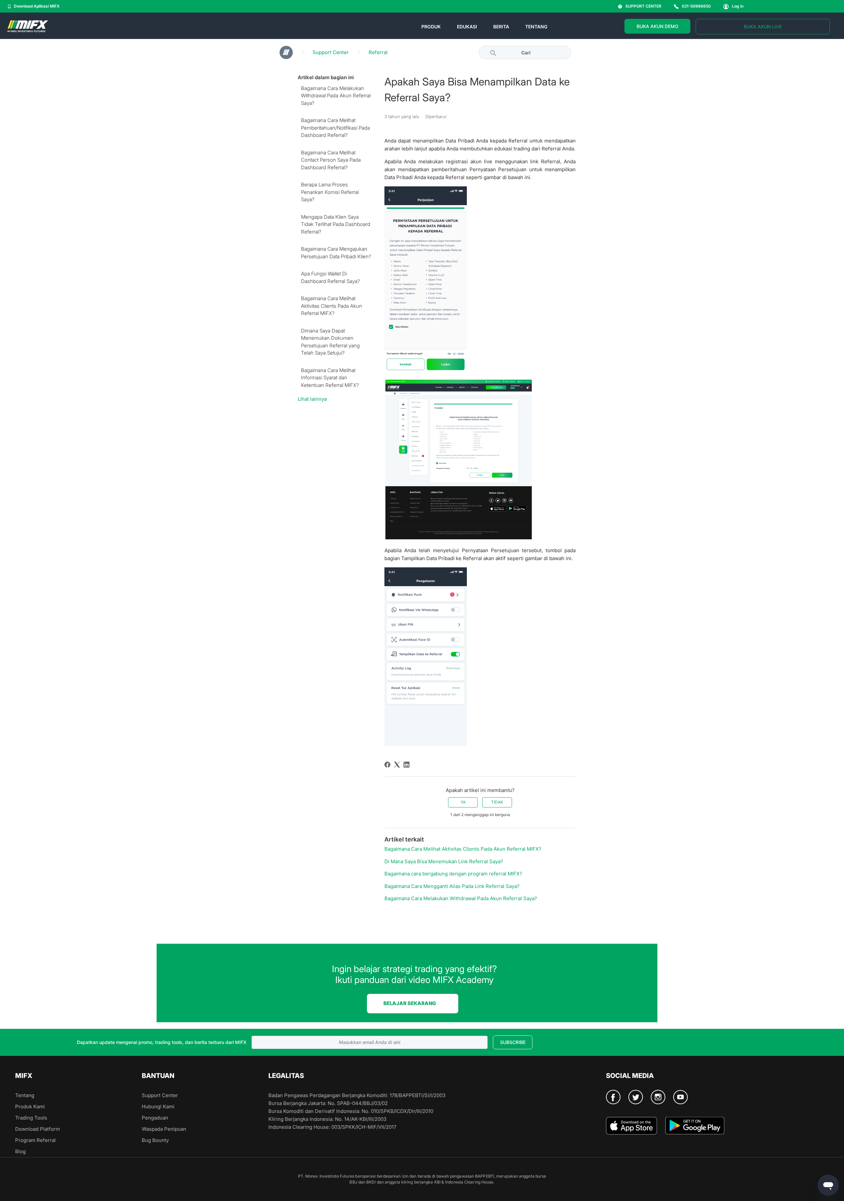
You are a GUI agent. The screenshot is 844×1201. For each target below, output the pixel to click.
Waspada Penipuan (164, 1129)
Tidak (497, 802)
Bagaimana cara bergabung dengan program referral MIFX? (453, 873)
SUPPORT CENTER (643, 6)
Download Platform (37, 1129)
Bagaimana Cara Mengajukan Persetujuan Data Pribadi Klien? (336, 253)
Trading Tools (31, 1118)
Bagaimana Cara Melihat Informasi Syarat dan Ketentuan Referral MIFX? (330, 377)
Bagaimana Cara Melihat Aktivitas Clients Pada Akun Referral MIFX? (331, 305)
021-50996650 (696, 6)
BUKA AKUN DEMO (657, 26)
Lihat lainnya (312, 399)
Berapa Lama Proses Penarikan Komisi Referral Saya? (330, 192)
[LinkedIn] (406, 765)
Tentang (24, 1095)
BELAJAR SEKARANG (409, 1003)
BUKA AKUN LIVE (763, 26)
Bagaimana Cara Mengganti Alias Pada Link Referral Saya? (452, 886)
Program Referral (35, 1140)
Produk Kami (30, 1106)
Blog (20, 1151)
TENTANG (536, 26)
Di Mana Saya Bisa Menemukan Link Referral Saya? (443, 861)
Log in (737, 6)
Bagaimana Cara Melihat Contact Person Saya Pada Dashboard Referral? (331, 160)
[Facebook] (387, 765)
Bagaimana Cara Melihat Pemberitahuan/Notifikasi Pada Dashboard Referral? (335, 127)
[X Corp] (397, 765)
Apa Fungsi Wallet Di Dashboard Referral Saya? (330, 277)
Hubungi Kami (158, 1106)
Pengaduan (155, 1118)
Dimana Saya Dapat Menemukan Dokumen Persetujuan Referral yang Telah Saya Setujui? (330, 342)
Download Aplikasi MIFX (37, 6)
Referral (378, 52)
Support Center (331, 52)
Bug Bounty (155, 1140)
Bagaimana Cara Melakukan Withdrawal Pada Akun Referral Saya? (336, 95)
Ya (463, 802)
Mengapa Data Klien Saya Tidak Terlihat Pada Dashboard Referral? (335, 224)
